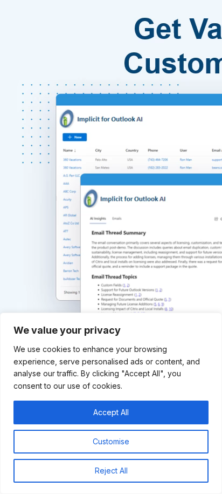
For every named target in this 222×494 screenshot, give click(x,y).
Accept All (111, 412)
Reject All (111, 470)
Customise (111, 441)
